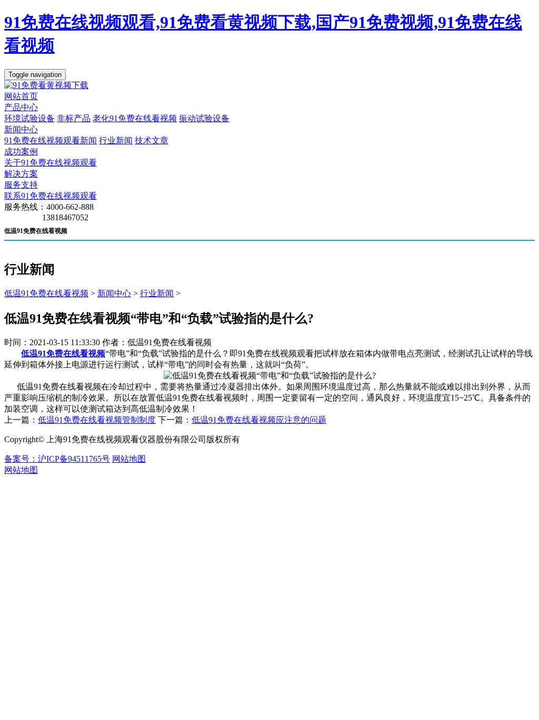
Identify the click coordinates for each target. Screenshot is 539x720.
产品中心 (21, 107)
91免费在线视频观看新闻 (50, 140)
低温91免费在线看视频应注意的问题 (259, 419)
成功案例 (21, 151)
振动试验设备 (204, 118)
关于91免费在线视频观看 (50, 162)
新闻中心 (21, 129)
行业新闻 (116, 140)
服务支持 (21, 184)
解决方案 (21, 173)
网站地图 (129, 458)
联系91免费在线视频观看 (50, 195)
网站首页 (21, 96)
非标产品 (74, 118)
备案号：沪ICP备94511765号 (57, 458)
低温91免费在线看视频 (46, 293)
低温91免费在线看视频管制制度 (97, 419)
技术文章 (151, 140)
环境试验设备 (29, 118)
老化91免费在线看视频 (135, 118)
